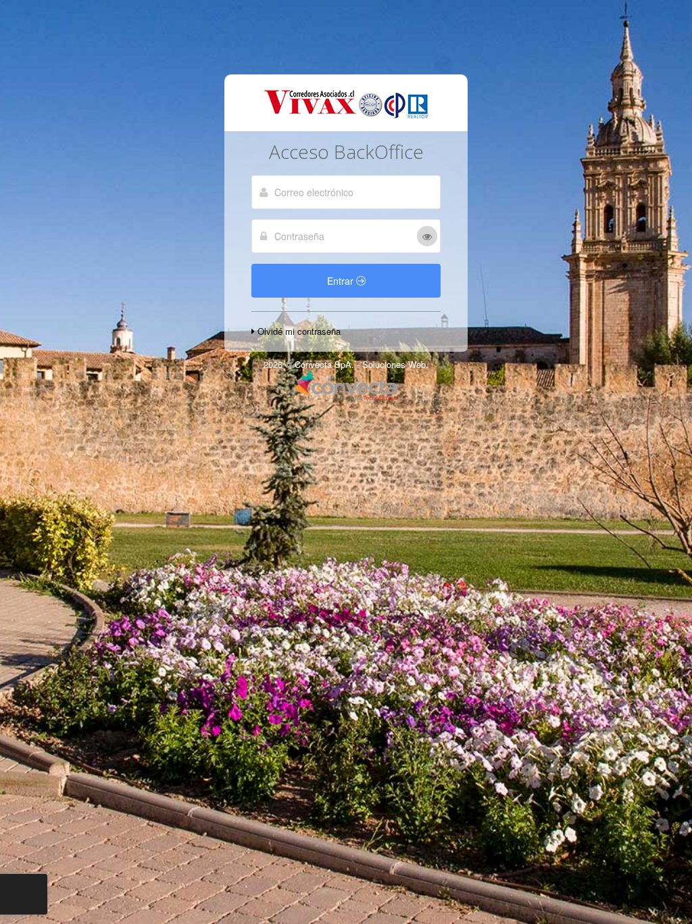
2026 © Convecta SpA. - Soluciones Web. (346, 364)
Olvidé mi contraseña (298, 331)
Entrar (341, 280)
